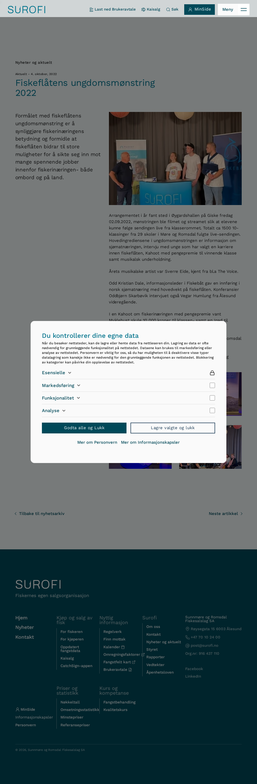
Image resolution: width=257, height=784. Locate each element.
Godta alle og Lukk (84, 427)
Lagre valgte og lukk (173, 427)
